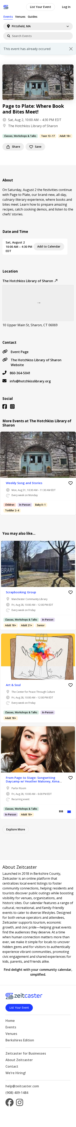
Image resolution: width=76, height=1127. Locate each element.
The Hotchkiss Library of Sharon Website (36, 362)
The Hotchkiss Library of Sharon (33, 126)
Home (10, 1020)
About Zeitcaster (19, 1060)
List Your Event (40, 7)
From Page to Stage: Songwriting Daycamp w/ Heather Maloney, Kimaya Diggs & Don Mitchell (34, 781)
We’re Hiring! (15, 1073)
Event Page (20, 352)
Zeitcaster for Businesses (25, 1053)
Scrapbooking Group (21, 592)
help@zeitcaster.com (22, 1086)
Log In (66, 7)
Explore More (15, 829)
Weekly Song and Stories (24, 483)
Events (8, 17)
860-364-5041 (20, 373)
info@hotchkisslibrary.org (30, 381)
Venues (20, 17)
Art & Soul (13, 685)
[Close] (71, 49)
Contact (11, 1066)
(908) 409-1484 (16, 1092)
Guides (32, 17)
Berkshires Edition (19, 1040)
